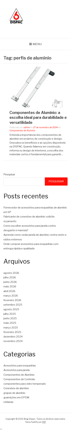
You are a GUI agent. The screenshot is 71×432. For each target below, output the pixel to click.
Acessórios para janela (16, 370)
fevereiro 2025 (12, 332)
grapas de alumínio (14, 393)
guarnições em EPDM (16, 397)
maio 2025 (9, 322)
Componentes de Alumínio (22, 130)
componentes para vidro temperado (24, 383)
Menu (37, 44)
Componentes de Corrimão (19, 379)
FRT (44, 422)
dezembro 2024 (13, 336)
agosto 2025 (11, 309)
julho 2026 (9, 277)
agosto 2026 (11, 273)
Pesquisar (9, 174)
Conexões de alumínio (16, 388)
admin (26, 127)
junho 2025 (10, 318)
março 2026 (10, 295)
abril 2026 (9, 291)
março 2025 (10, 327)
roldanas (8, 402)
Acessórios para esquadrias (19, 365)
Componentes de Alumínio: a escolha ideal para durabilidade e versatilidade (38, 117)
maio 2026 (9, 286)
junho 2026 (10, 282)
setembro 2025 (12, 304)
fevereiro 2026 (12, 300)
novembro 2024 (13, 341)
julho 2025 (9, 313)
